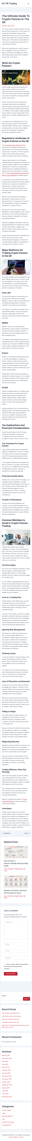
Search (4, 995)
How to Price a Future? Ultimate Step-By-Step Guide (16, 863)
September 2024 (7, 1085)
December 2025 (7, 1058)
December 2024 (7, 1076)
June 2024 (5, 1094)
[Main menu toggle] (28, 3)
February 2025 (6, 1070)
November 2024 (7, 1079)
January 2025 (6, 1073)
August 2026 (6, 1055)
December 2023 (7, 1097)
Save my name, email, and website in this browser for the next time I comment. (16, 966)
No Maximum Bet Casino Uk (10, 1022)
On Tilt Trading (9, 3)
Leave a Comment (9, 869)
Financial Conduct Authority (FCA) (15, 145)
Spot (3, 1119)
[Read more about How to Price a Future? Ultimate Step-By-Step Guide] (16, 852)
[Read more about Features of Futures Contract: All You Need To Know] (16, 881)
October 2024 (6, 1082)
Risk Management (7, 1116)
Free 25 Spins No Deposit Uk (10, 1013)
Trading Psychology (8, 1122)
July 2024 (5, 1091)
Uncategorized (6, 1125)
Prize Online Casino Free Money (11, 1016)
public (4, 1113)
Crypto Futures (19, 869)
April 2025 (5, 1064)
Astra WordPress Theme (16, 1137)
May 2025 (5, 1061)
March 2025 (5, 1067)
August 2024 (6, 1088)
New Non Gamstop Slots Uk (10, 1019)
